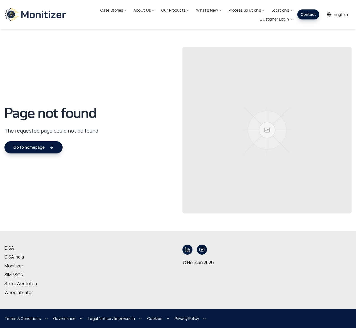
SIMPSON (13, 275)
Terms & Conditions (22, 318)
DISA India (14, 257)
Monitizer (13, 266)
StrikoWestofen (20, 283)
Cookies (154, 318)
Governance (64, 318)
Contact (308, 14)
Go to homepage (29, 147)
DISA (9, 248)
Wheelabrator (18, 292)
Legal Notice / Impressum (111, 318)
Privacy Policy (187, 318)
